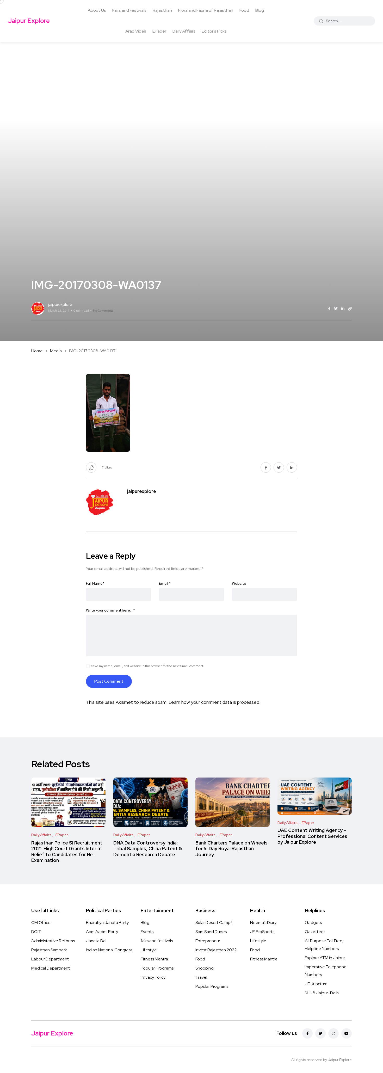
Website (239, 583)
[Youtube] (346, 1033)
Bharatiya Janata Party (107, 922)
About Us (97, 10)
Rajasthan (162, 10)
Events (147, 931)
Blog (259, 10)
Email (165, 583)
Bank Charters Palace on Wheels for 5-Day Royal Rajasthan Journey (231, 849)
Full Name (95, 583)
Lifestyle (149, 950)
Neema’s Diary (263, 922)
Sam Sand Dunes (211, 931)
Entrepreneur (207, 941)
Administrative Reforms (53, 941)
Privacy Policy (153, 977)
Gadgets (313, 922)
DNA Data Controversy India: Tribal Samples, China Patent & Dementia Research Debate (147, 849)
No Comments (103, 311)
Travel (201, 977)
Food (244, 10)
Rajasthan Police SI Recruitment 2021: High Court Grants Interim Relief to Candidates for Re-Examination (66, 851)
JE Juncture (316, 983)
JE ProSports (262, 931)
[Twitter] (320, 1033)
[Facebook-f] (307, 1033)
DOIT (36, 931)
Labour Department (50, 959)
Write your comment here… (110, 610)
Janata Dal (96, 941)
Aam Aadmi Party (102, 931)
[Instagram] (333, 1033)
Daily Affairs (183, 31)
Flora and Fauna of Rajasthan (205, 10)
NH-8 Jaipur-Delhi (322, 993)
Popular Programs (157, 968)
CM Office (41, 922)
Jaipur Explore (29, 21)
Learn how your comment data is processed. (214, 702)
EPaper (159, 31)
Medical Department (50, 968)
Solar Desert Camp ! (213, 922)
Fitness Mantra (154, 959)
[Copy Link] (350, 309)
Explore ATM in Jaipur (325, 957)
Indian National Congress (109, 950)
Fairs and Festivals (129, 10)
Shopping (204, 968)
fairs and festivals (157, 941)
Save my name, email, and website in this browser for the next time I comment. (147, 666)
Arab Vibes (135, 31)
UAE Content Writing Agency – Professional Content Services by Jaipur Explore (312, 836)
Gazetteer (315, 931)
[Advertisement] (191, 80)
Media (56, 351)
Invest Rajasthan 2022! (216, 950)
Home (37, 351)
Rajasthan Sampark (49, 950)
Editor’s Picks (214, 31)
